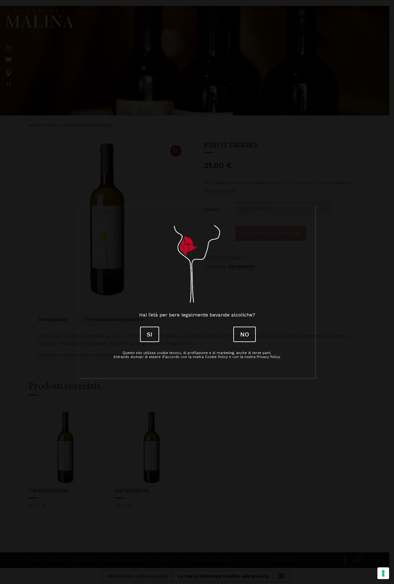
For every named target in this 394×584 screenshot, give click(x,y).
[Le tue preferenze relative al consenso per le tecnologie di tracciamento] (383, 573)
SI (149, 334)
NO (244, 334)
